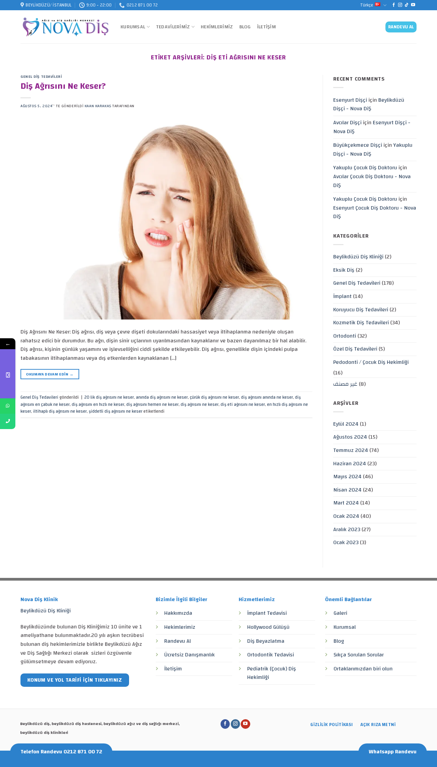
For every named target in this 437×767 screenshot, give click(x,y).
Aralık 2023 (346, 529)
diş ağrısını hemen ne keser (152, 404)
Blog (245, 26)
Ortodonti (344, 336)
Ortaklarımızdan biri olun (363, 669)
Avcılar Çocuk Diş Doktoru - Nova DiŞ (372, 180)
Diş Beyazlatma (265, 641)
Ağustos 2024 (350, 437)
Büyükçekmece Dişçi (357, 145)
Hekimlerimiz (217, 26)
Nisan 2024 (347, 490)
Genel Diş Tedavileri (41, 76)
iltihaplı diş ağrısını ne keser (60, 411)
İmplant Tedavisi (267, 613)
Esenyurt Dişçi (350, 100)
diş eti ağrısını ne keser (243, 404)
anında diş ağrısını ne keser (162, 397)
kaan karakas (98, 106)
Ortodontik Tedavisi (270, 655)
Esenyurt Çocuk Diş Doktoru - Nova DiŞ (374, 212)
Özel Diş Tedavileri (355, 349)
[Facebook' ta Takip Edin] (394, 5)
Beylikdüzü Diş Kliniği (358, 257)
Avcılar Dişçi (347, 122)
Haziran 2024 (349, 463)
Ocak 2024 (346, 516)
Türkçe (366, 5)
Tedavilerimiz (173, 26)
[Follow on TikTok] (407, 5)
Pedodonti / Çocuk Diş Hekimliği (371, 362)
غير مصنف (345, 384)
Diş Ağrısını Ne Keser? (63, 86)
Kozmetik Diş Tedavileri (361, 322)
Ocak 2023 (345, 542)
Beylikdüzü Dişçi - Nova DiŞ (368, 104)
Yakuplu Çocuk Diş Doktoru (365, 167)
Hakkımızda (178, 613)
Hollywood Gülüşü (268, 627)
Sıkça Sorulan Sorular (359, 655)
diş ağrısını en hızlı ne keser (98, 404)
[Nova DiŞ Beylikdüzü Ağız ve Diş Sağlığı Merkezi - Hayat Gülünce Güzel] (65, 27)
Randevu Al (177, 641)
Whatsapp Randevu (393, 752)
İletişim (266, 26)
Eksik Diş (343, 270)
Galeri (340, 613)
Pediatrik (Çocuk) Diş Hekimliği (271, 673)
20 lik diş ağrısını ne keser (109, 397)
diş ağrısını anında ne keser (267, 397)
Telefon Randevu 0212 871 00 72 (61, 752)
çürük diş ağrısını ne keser (214, 397)
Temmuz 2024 (350, 450)
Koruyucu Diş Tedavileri (360, 309)
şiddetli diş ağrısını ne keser (115, 411)
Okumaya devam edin (49, 374)
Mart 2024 (346, 503)
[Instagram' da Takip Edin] (400, 5)
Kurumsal (133, 26)
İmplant (342, 296)
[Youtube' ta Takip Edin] (413, 5)
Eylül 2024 (345, 424)
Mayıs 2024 (347, 476)
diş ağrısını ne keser (199, 404)
